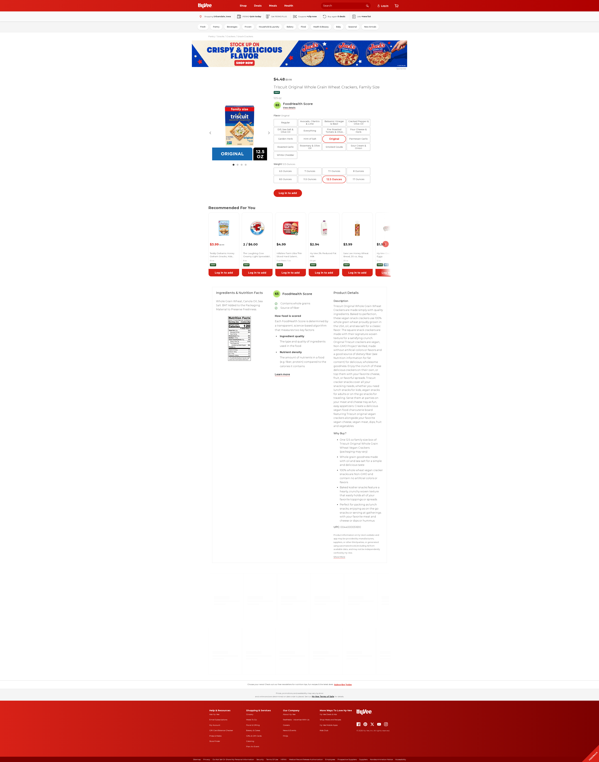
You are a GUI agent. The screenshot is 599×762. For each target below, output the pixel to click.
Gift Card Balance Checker (221, 730)
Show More (339, 557)
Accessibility (400, 759)
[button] (289, 108)
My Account (214, 725)
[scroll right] (385, 244)
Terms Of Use (272, 759)
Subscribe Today (343, 684)
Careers (286, 725)
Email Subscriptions (218, 719)
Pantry (216, 27)
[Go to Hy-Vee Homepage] (205, 5)
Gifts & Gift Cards (254, 736)
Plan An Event (252, 746)
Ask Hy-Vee (214, 714)
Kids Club (324, 730)
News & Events (289, 730)
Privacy (206, 759)
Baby (338, 27)
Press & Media (215, 736)
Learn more (282, 374)
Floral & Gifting (253, 725)
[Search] (367, 5)
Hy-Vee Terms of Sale (323, 696)
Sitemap (197, 759)
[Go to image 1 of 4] (233, 165)
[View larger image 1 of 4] (239, 132)
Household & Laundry (269, 27)
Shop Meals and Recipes (330, 719)
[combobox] (346, 5)
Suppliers (363, 759)
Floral (303, 27)
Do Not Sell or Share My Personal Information (233, 759)
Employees (330, 759)
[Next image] (269, 133)
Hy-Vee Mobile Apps (329, 725)
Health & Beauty (321, 27)
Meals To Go (251, 719)
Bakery (290, 27)
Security (260, 759)
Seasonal (352, 27)
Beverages (232, 27)
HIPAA (284, 759)
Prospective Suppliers (347, 759)
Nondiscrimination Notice (381, 759)
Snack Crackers (245, 36)
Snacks (220, 36)
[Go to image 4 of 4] (246, 165)
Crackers (230, 36)
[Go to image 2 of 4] (238, 165)
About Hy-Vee (289, 714)
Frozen (248, 27)
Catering (250, 741)
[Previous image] (210, 133)
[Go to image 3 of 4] (242, 165)
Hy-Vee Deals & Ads (328, 714)
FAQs (285, 736)
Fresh (203, 27)
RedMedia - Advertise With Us (296, 719)
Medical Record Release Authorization (306, 759)
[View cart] (396, 6)
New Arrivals (370, 27)
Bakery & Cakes (253, 730)
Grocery (249, 714)
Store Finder (214, 741)
